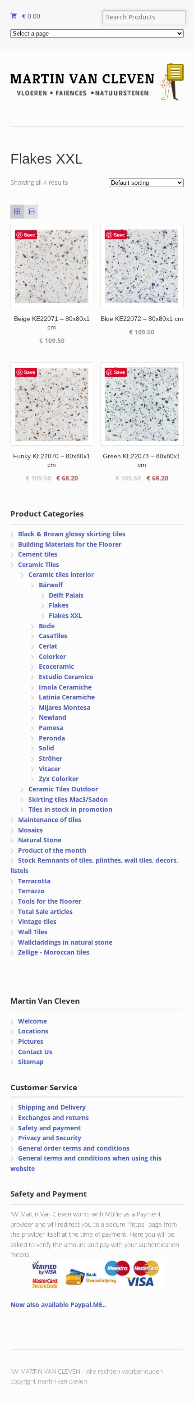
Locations (33, 1031)
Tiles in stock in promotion (70, 809)
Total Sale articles (45, 911)
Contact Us (35, 1051)
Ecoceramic (56, 666)
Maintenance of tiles (49, 819)
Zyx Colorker (59, 778)
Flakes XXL (65, 615)
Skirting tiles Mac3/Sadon (68, 799)
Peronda (52, 738)
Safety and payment (49, 1128)
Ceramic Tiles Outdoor (63, 789)
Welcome (32, 1021)
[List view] (31, 212)
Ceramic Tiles (38, 564)
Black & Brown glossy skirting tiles (71, 534)
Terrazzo (31, 891)
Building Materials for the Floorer (69, 544)
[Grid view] (17, 212)
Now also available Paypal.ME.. (58, 1304)
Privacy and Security (49, 1137)
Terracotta (34, 881)
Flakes (59, 605)
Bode (47, 626)
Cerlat (48, 646)
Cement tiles (37, 554)
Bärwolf (51, 584)
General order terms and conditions (73, 1148)
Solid (46, 748)
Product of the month (52, 850)
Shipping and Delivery (52, 1107)
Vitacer (49, 768)
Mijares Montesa (64, 707)
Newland (52, 717)
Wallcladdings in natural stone (65, 942)
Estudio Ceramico (66, 676)
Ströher (50, 758)
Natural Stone (39, 840)
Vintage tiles (37, 921)
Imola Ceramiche (65, 687)
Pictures (30, 1041)
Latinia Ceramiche (67, 697)
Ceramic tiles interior (61, 574)
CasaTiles (53, 635)
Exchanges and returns (53, 1117)
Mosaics (30, 830)
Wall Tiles (32, 932)
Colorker (52, 656)
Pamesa (51, 727)
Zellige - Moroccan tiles (53, 952)
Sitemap (31, 1061)
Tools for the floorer (49, 901)
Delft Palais (66, 595)
